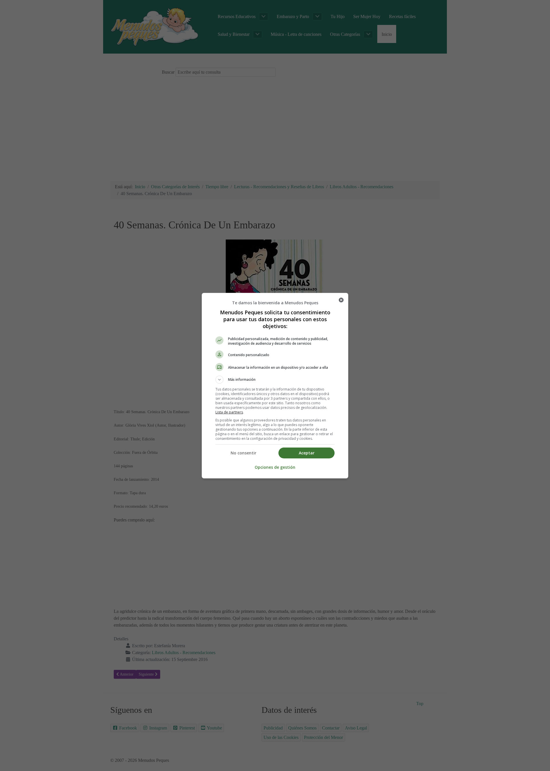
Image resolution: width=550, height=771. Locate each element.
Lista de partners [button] (229, 412)
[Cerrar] (341, 300)
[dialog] (275, 385)
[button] (275, 380)
